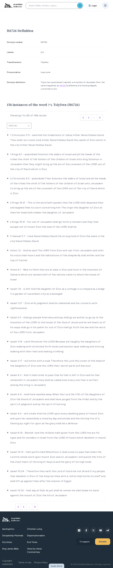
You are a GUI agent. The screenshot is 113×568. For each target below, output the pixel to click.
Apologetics (8, 529)
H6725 (62, 85)
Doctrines (7, 542)
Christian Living (34, 529)
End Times (32, 542)
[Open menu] (105, 5)
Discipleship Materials (12, 535)
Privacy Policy (41, 562)
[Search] (80, 5)
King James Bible (10, 548)
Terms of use (24, 562)
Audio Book (56, 566)
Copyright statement (7, 562)
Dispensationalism (36, 535)
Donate (103, 541)
